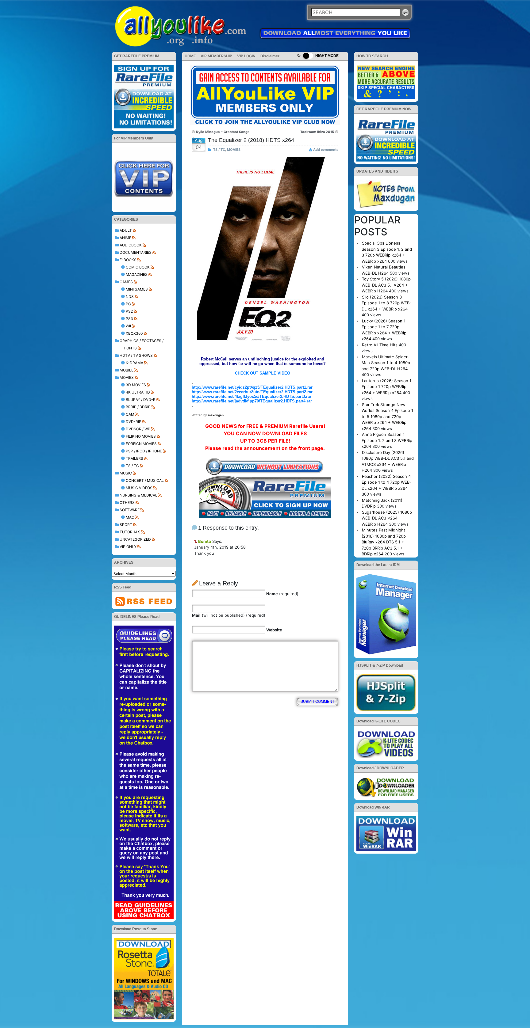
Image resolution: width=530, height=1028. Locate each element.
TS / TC (132, 465)
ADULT (126, 230)
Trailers (134, 458)
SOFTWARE (130, 510)
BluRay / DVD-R (141, 399)
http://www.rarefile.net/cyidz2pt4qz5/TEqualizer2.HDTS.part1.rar (252, 387)
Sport (126, 524)
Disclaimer (269, 56)
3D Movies (136, 385)
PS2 (129, 311)
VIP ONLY (128, 546)
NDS (130, 296)
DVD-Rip (133, 421)
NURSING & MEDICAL (138, 495)
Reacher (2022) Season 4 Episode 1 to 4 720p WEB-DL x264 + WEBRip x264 (386, 482)
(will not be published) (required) (228, 615)
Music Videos (139, 487)
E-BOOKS (128, 259)
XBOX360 (134, 333)
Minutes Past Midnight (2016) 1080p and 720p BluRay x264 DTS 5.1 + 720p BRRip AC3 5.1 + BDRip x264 (384, 541)
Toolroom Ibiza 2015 (317, 132)
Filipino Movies (141, 436)
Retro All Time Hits (380, 344)
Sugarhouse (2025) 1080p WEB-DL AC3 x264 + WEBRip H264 (387, 518)
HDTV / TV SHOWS (136, 355)
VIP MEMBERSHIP (216, 56)
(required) (282, 593)
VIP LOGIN (246, 56)
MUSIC (126, 473)
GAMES (126, 282)
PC (128, 304)
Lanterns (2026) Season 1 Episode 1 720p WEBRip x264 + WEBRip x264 (386, 386)
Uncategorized (135, 539)
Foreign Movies (141, 443)
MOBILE (126, 370)
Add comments (325, 149)
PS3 (129, 318)
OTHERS (127, 502)
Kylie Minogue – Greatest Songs (222, 132)
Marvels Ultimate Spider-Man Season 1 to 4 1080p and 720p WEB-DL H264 (386, 362)
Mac (130, 517)
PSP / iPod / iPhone (144, 451)
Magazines (137, 274)
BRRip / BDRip (138, 407)
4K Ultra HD (138, 392)
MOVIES (127, 377)
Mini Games (137, 289)
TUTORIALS (130, 532)
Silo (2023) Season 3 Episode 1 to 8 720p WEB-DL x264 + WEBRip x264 (386, 303)
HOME (190, 56)
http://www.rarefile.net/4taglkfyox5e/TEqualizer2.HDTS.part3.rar (251, 396)
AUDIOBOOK (131, 245)
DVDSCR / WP (138, 429)
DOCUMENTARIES (136, 252)
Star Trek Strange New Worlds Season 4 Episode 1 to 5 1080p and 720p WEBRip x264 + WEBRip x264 (387, 416)
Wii (128, 326)
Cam (130, 414)
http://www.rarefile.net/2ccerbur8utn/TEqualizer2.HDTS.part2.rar (252, 392)
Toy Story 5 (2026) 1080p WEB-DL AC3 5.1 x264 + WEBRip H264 (386, 284)
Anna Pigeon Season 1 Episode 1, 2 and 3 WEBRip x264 (387, 440)
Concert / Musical (145, 480)
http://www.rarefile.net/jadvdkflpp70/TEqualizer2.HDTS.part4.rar (252, 401)
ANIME (125, 237)
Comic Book (138, 267)
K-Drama (134, 362)
